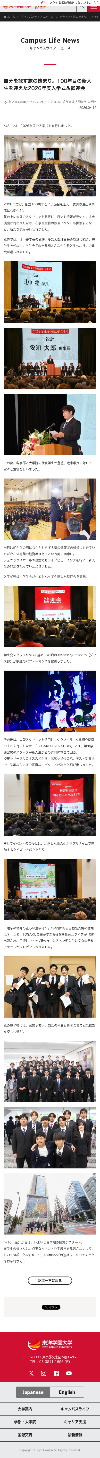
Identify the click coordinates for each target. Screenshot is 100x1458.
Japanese (33, 1392)
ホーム (11, 16)
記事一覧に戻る (50, 1280)
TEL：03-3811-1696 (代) (50, 1361)
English (67, 1392)
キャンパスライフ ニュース (37, 16)
